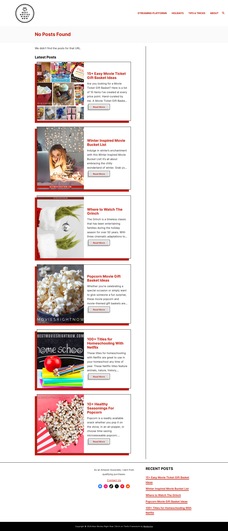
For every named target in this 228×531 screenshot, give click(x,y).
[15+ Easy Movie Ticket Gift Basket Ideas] (60, 91)
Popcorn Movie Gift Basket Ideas (104, 278)
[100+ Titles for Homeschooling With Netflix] (60, 359)
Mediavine (148, 526)
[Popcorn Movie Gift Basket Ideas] (60, 294)
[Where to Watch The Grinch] (60, 227)
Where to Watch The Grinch (104, 211)
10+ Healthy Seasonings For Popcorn (100, 408)
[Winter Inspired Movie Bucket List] (60, 158)
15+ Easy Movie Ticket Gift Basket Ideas (106, 75)
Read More (100, 108)
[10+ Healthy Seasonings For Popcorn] (60, 424)
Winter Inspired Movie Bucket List (106, 142)
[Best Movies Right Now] (32, 13)
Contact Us (114, 480)
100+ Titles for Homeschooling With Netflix (105, 343)
